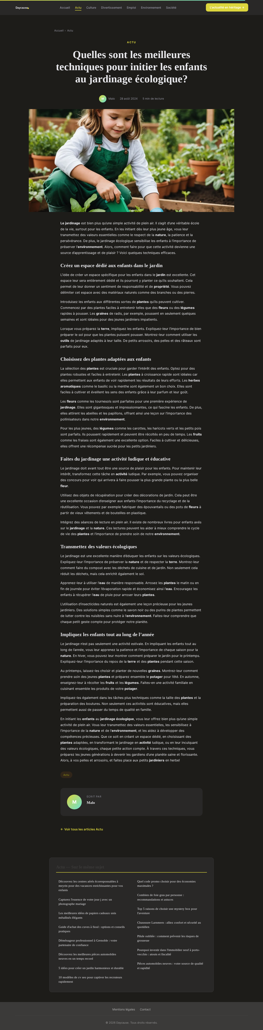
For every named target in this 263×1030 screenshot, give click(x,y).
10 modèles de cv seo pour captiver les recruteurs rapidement (90, 979)
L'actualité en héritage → (227, 7)
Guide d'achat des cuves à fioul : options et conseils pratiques (92, 929)
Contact (145, 1009)
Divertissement (111, 7)
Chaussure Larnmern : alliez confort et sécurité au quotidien (169, 925)
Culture (91, 7)
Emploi (131, 7)
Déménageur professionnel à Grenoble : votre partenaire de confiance (88, 942)
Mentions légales (123, 1009)
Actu (78, 7)
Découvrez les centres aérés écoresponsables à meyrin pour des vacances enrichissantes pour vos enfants (91, 886)
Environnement (151, 7)
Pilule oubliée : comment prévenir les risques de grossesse (168, 938)
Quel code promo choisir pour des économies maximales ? (166, 883)
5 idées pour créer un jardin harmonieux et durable (91, 968)
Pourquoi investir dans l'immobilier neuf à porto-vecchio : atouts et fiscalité (168, 952)
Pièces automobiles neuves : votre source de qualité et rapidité (170, 965)
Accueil (65, 7)
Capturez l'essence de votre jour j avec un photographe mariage (85, 901)
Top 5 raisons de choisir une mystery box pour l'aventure (167, 911)
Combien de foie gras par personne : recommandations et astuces (160, 897)
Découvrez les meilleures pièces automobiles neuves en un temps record (87, 956)
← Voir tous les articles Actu (81, 829)
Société (171, 7)
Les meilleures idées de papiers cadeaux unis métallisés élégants (87, 915)
